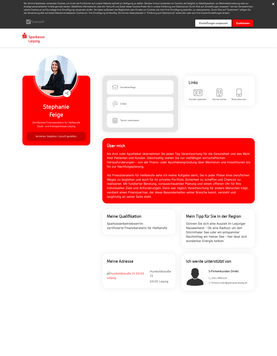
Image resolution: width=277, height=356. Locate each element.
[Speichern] (273, 4)
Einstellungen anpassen (213, 23)
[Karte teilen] (67, 93)
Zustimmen (243, 23)
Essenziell (37, 22)
